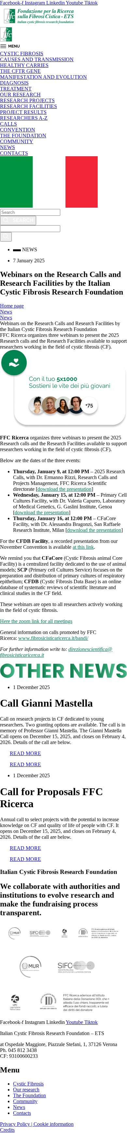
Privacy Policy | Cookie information (37, 1124)
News (6, 311)
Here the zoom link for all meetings (36, 621)
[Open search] (6, 237)
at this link (83, 547)
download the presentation (64, 489)
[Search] (18, 220)
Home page (12, 306)
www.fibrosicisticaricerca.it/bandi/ (53, 638)
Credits (7, 1130)
